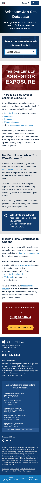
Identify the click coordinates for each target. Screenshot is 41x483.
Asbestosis (9, 116)
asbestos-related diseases (21, 125)
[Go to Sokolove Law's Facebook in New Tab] (3, 440)
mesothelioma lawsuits (14, 274)
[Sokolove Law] (20, 341)
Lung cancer (9, 119)
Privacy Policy (6, 471)
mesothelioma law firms (12, 169)
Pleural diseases (11, 122)
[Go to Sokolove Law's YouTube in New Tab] (7, 440)
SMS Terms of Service (27, 469)
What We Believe (8, 360)
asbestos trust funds (24, 265)
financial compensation (29, 253)
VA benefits (9, 277)
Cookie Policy (17, 471)
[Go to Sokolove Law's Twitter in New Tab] (11, 441)
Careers (34, 471)
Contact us (13, 373)
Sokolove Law (3, 3)
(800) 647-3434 (16, 227)
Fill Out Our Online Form (20, 327)
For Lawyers (27, 471)
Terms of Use (14, 469)
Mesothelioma (10, 113)
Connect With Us (8, 437)
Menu (34, 3)
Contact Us (25, 3)
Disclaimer (5, 469)
